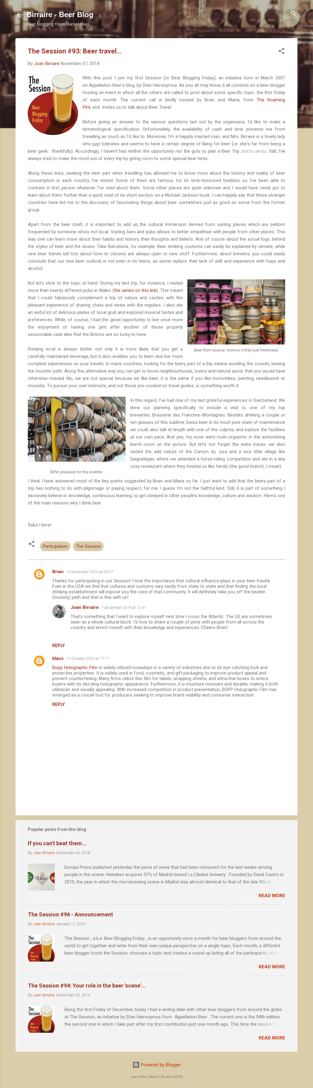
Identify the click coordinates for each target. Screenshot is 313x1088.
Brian (58, 571)
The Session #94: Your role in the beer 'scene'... (87, 985)
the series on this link (135, 290)
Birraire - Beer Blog (60, 14)
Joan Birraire (85, 607)
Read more (272, 895)
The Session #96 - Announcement (70, 914)
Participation (55, 546)
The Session (88, 546)
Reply (58, 645)
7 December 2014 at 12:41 (123, 607)
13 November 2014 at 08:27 (89, 571)
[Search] (293, 14)
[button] (281, 51)
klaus (58, 658)
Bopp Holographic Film (75, 667)
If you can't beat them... (57, 843)
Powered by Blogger (160, 1065)
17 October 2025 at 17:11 (87, 658)
